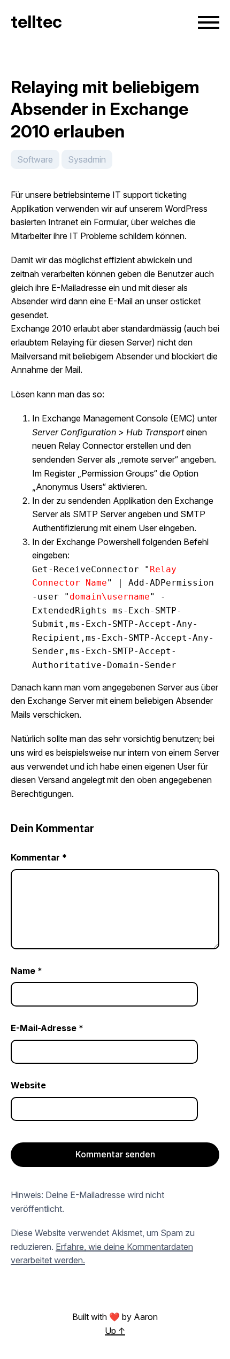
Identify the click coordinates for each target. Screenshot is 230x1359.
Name (26, 970)
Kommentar (39, 857)
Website (28, 1085)
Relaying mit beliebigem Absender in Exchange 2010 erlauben (105, 109)
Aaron (146, 1316)
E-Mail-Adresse (47, 1028)
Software (35, 159)
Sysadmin (87, 159)
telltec (36, 21)
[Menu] (208, 22)
